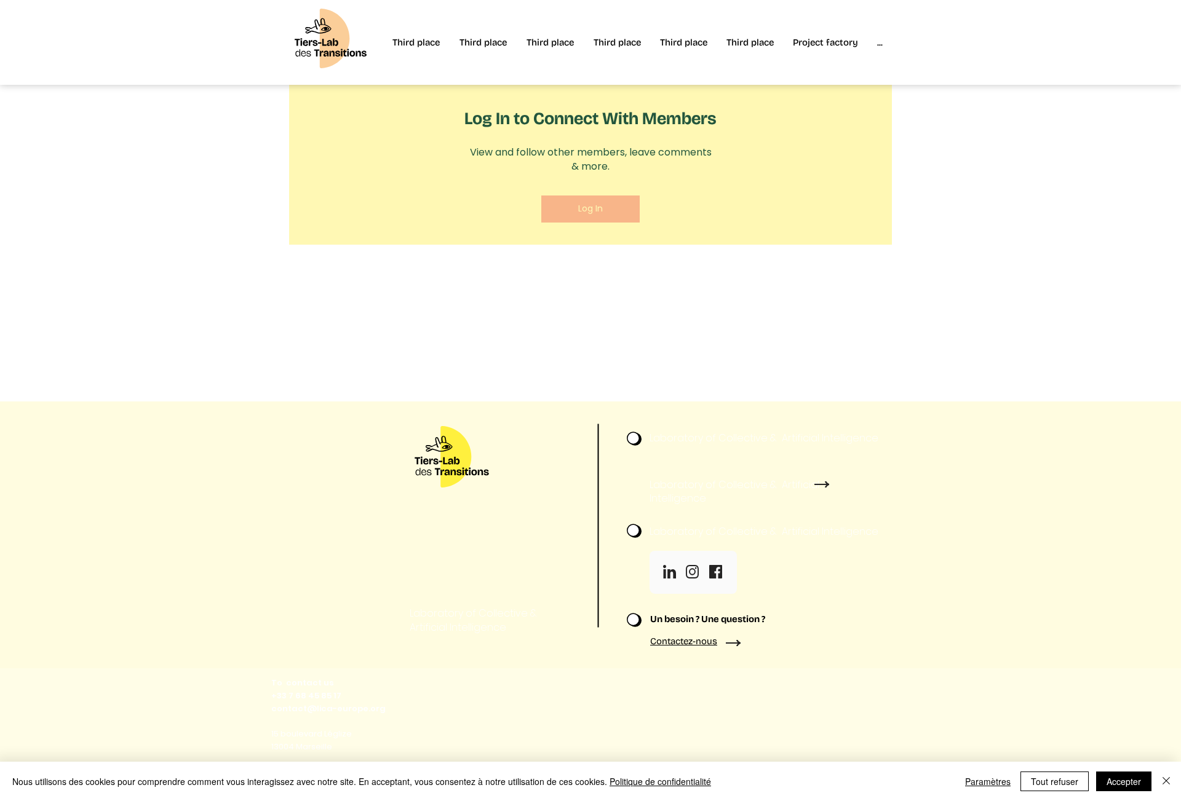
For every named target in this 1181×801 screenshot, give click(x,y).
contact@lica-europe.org (328, 708)
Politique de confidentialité (660, 781)
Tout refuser (1054, 781)
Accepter (1124, 781)
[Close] (1166, 781)
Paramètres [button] (988, 781)
